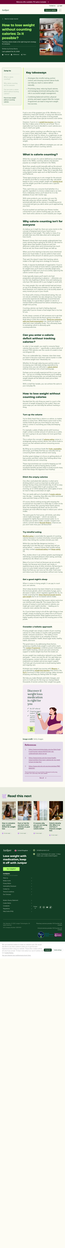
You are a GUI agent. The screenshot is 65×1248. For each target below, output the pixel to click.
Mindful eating (28, 536)
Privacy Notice (7, 883)
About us (5, 878)
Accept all (47, 950)
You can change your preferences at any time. (16, 955)
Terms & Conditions (8, 891)
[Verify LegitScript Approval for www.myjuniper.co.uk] (41, 934)
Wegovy (54, 668)
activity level (57, 181)
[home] (5, 10)
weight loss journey (46, 122)
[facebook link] (40, 907)
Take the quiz (31, 729)
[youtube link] (47, 907)
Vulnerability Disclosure (9, 886)
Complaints (6, 906)
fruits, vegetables (55, 449)
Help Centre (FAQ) (8, 911)
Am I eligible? (11, 869)
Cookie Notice (7, 903)
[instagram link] (43, 907)
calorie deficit (53, 367)
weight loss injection (42, 670)
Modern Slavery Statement (10, 900)
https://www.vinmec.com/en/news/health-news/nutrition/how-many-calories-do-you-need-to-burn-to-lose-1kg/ (44, 760)
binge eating (55, 549)
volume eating (49, 439)
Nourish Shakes (45, 522)
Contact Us (6, 889)
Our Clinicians (7, 894)
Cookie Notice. (9, 953)
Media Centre (7, 880)
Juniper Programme (33, 648)
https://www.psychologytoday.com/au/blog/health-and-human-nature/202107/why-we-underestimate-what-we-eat (45, 751)
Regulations (6, 908)
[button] (60, 10)
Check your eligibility (50, 10)
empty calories (55, 494)
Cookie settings (58, 950)
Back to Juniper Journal (11, 19)
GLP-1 (25, 672)
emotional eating (41, 549)
